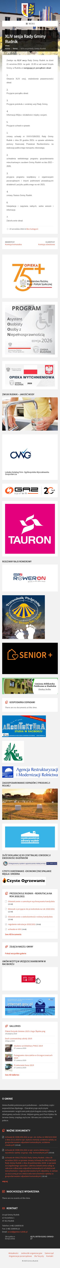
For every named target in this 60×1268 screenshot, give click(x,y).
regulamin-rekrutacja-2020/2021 (22, 924)
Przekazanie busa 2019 (24, 1065)
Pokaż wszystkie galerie (15, 953)
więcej (5, 1181)
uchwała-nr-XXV (14, 929)
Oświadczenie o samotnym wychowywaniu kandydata (31, 901)
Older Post (50, 242)
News (15, 48)
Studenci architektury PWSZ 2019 (28, 1045)
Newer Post (10, 242)
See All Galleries (12, 1074)
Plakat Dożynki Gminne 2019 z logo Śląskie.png (25, 1031)
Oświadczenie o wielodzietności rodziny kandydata (30, 916)
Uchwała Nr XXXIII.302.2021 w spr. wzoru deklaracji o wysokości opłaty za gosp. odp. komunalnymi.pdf (27, 1151)
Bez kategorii (32, 229)
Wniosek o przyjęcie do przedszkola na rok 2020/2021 (31, 909)
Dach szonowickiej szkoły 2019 (18, 1038)
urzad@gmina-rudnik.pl (18, 1231)
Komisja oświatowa (46, 244)
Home (7, 48)
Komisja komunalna (13, 244)
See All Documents (13, 934)
